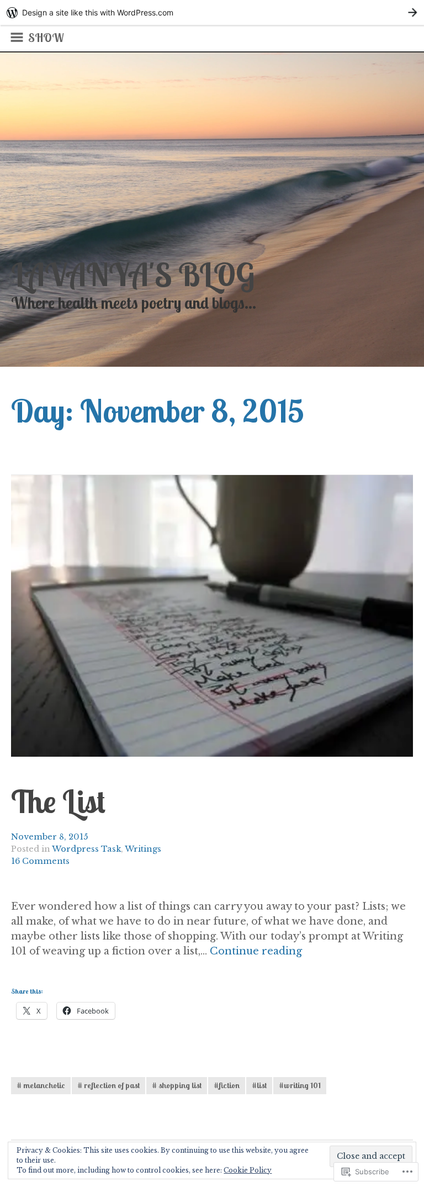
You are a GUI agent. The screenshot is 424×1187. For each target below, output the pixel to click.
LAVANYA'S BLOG (133, 274)
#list (259, 1085)
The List (58, 801)
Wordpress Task (86, 849)
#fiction (227, 1085)
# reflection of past (108, 1085)
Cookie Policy (248, 1170)
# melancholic (41, 1085)
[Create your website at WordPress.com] (212, 12)
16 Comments (40, 861)
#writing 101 (300, 1085)
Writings (143, 849)
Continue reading (256, 951)
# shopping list (177, 1085)
